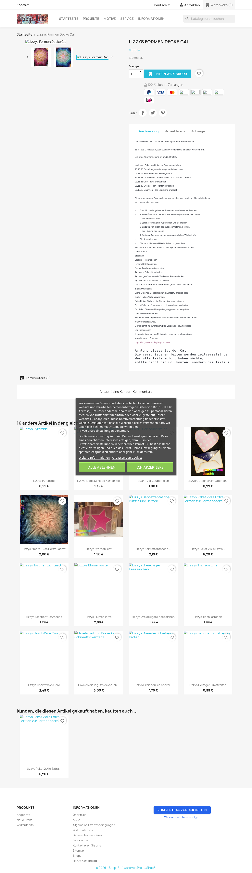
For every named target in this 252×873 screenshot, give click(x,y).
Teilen (143, 113)
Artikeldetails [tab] (175, 131)
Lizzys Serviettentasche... (153, 549)
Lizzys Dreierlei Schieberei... (153, 685)
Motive (110, 18)
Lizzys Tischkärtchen (208, 617)
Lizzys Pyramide (44, 481)
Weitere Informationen (94, 457)
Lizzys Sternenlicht (99, 549)
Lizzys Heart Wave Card (44, 685)
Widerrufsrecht (83, 830)
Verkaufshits (25, 825)
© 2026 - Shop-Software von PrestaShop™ (126, 868)
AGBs (76, 820)
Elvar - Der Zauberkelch (153, 481)
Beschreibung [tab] (148, 131)
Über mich (79, 815)
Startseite (68, 18)
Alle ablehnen (102, 467)
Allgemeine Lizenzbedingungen (94, 825)
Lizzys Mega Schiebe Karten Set (98, 481)
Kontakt (23, 5)
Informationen (151, 18)
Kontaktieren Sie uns (87, 845)
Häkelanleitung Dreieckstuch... (98, 685)
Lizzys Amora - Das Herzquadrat (44, 549)
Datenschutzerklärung (88, 835)
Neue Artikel (25, 820)
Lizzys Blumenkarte (99, 617)
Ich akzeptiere (150, 467)
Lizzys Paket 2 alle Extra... (208, 549)
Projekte (91, 18)
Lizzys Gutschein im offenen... (208, 481)
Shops (77, 855)
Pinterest (163, 113)
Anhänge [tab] (198, 131)
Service (127, 18)
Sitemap (78, 850)
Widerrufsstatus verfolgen (182, 817)
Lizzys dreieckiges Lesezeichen (153, 617)
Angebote (23, 815)
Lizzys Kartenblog (85, 861)
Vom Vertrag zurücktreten (182, 810)
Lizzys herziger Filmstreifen (207, 685)
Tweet (153, 113)
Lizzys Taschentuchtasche (44, 617)
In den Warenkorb (167, 73)
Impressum (80, 840)
